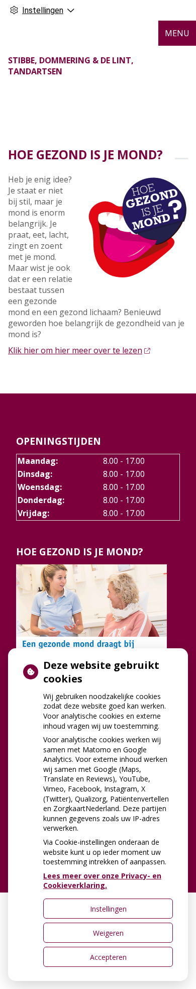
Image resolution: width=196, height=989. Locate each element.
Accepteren (108, 957)
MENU (177, 33)
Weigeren (108, 933)
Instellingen (108, 909)
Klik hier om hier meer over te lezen (75, 350)
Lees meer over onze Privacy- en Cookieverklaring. (102, 881)
